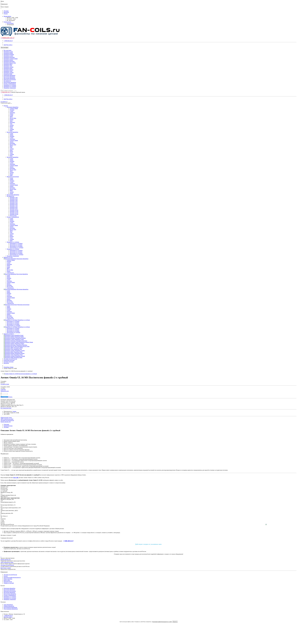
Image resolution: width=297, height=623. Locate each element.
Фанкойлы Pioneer (8, 69)
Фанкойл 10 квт (14, 210)
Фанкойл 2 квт (14, 199)
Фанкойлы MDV (8, 64)
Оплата (6, 13)
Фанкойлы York (8, 65)
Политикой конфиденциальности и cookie (162, 621)
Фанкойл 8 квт (14, 207)
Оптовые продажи (8, 361)
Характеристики (8, 425)
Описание (6, 424)
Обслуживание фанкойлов (11, 608)
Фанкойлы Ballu (8, 74)
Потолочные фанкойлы (10, 82)
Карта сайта (7, 580)
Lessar (11, 115)
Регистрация (10, 23)
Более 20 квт (13, 215)
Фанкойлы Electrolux (9, 61)
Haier (11, 121)
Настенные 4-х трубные (16, 253)
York (11, 123)
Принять (175, 621)
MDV (11, 116)
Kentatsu (12, 109)
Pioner (11, 126)
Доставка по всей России (10, 359)
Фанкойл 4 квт (14, 201)
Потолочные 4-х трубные (16, 254)
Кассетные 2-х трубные (16, 244)
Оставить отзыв (5, 384)
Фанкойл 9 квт (14, 208)
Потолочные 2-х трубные (16, 247)
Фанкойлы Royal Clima (10, 62)
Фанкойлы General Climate (11, 58)
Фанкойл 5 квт (14, 203)
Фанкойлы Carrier (8, 56)
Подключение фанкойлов (10, 607)
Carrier (11, 111)
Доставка (6, 11)
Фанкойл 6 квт (14, 204)
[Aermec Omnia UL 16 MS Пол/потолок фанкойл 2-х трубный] (20, 373)
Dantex (11, 119)
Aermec (12, 125)
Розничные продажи (9, 360)
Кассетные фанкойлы (9, 76)
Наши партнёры (8, 578)
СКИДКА (3, 389)
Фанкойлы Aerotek (9, 72)
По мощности (7, 81)
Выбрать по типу (8, 257)
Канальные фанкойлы (9, 75)
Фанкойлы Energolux (9, 57)
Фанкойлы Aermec (8, 67)
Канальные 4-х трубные (16, 250)
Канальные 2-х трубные (16, 243)
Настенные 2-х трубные (16, 246)
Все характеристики (6, 408)
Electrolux (12, 122)
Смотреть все (10, 272)
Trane (11, 128)
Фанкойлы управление (10, 88)
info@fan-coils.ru (8, 44)
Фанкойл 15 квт (14, 212)
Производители (8, 581)
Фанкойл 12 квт (14, 211)
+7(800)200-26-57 (8, 40)
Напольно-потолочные (10, 79)
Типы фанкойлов (8, 604)
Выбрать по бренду (9, 333)
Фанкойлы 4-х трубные (10, 86)
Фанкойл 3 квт (14, 200)
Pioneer (12, 236)
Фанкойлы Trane (8, 71)
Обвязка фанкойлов (9, 606)
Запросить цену (5, 391)
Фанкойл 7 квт (14, 205)
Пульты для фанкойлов (10, 83)
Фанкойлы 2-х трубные (10, 85)
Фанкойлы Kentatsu (9, 54)
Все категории (7, 50)
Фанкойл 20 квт (14, 214)
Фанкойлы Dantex (8, 60)
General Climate (14, 108)
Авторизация (10, 24)
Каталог (6, 105)
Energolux (12, 112)
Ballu (11, 130)
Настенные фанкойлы (9, 78)
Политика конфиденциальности (12, 577)
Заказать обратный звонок (18, 92)
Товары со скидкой (9, 583)
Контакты (6, 12)
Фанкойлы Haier (8, 68)
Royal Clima (13, 118)
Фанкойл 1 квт (14, 197)
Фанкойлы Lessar (8, 51)
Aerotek (12, 129)
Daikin (11, 114)
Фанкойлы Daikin (8, 53)
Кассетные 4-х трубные (16, 251)
